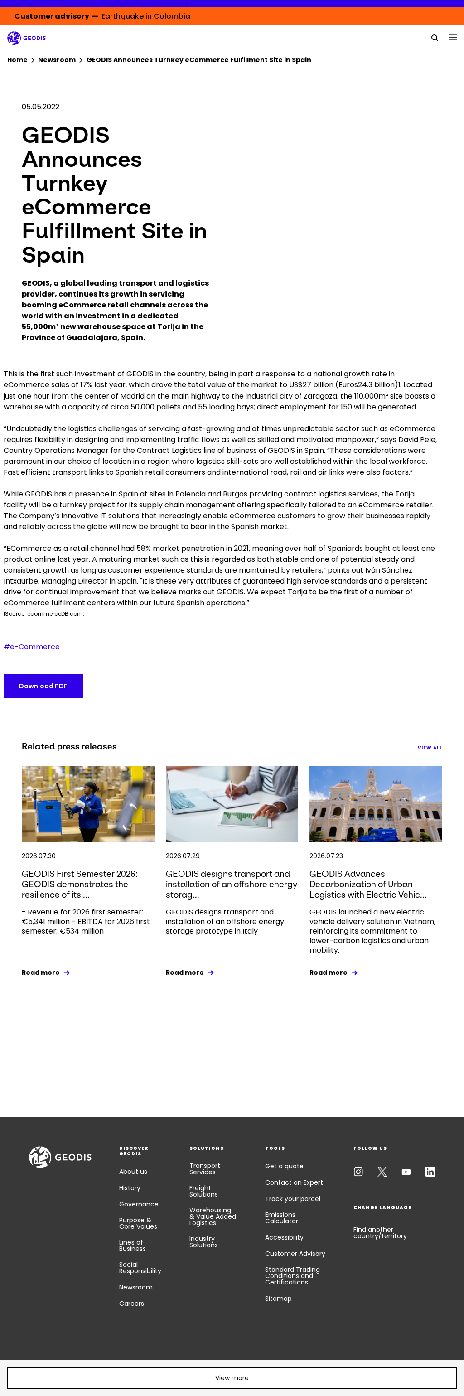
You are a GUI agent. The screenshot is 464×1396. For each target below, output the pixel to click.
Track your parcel (292, 1199)
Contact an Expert (294, 1182)
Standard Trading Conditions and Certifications (292, 1275)
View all (430, 747)
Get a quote (284, 1166)
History (129, 1188)
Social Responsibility (140, 1267)
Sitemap (278, 1298)
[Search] (435, 37)
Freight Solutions (203, 1191)
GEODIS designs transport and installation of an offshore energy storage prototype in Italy (225, 921)
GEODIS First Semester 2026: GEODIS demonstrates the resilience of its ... (80, 884)
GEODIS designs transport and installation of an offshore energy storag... (231, 884)
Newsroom (136, 1287)
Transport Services (204, 1169)
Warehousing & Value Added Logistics (212, 1216)
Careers (131, 1303)
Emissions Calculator (281, 1217)
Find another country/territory (380, 1232)
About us (133, 1171)
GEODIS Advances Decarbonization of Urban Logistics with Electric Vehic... (368, 884)
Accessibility (284, 1237)
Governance (139, 1204)
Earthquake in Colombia (146, 16)
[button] (232, 1378)
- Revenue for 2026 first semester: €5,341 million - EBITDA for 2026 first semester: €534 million (86, 921)
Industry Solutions (203, 1241)
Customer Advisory (295, 1253)
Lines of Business (132, 1245)
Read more (41, 972)
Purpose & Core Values (138, 1223)
